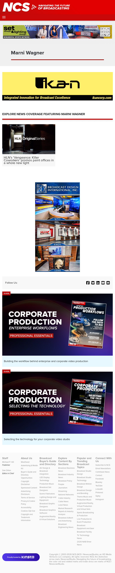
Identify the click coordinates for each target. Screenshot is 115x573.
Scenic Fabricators (47, 493)
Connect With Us (104, 460)
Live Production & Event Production (84, 520)
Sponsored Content (29, 487)
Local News (63, 504)
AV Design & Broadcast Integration (45, 471)
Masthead (25, 462)
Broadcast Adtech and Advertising (65, 519)
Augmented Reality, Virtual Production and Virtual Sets (85, 506)
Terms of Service (28, 497)
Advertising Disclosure (25, 493)
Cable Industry (64, 498)
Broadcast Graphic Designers (47, 505)
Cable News (63, 501)
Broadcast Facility (84, 531)
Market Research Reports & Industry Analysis (65, 511)
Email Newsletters (103, 468)
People (61, 484)
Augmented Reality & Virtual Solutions (48, 518)
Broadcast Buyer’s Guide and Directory (48, 461)
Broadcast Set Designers (45, 489)
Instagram (100, 499)
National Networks (66, 494)
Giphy (98, 496)
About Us (26, 458)
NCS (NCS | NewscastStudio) (85, 554)
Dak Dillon (6, 470)
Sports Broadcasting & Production (85, 514)
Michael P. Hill (8, 462)
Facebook (100, 478)
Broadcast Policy (65, 480)
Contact (99, 475)
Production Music (47, 483)
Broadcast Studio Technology (84, 479)
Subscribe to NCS (103, 465)
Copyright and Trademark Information (27, 517)
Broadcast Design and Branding (84, 492)
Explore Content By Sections (65, 461)
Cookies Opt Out (28, 510)
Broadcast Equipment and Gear (85, 527)
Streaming (62, 491)
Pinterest (99, 492)
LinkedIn (99, 489)
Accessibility (26, 507)
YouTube (99, 485)
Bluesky (99, 482)
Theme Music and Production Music (84, 498)
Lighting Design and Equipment (48, 499)
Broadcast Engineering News (65, 526)
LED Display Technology (45, 479)
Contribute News (103, 471)
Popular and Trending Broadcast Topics (84, 463)
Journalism (62, 487)
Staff (5, 458)
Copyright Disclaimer (25, 483)
